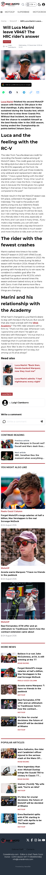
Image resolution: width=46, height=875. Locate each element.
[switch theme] (39, 4)
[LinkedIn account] (39, 840)
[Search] (22, 4)
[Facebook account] (31, 840)
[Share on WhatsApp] (3, 92)
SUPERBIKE (24, 12)
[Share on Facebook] (10, 92)
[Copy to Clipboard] (30, 92)
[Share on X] (17, 92)
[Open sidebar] (1, 12)
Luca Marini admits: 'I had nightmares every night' (28, 380)
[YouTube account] (43, 840)
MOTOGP (10, 12)
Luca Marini (7, 102)
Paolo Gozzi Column (11, 511)
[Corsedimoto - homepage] (10, 4)
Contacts (30, 849)
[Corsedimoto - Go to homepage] (10, 841)
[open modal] (43, 4)
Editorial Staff (17, 849)
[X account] (27, 840)
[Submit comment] (42, 422)
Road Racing (23, 663)
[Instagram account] (35, 840)
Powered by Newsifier (23, 866)
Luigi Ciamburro (12, 46)
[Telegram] (24, 92)
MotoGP (7, 42)
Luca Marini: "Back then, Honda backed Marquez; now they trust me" (27, 368)
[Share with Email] (37, 92)
